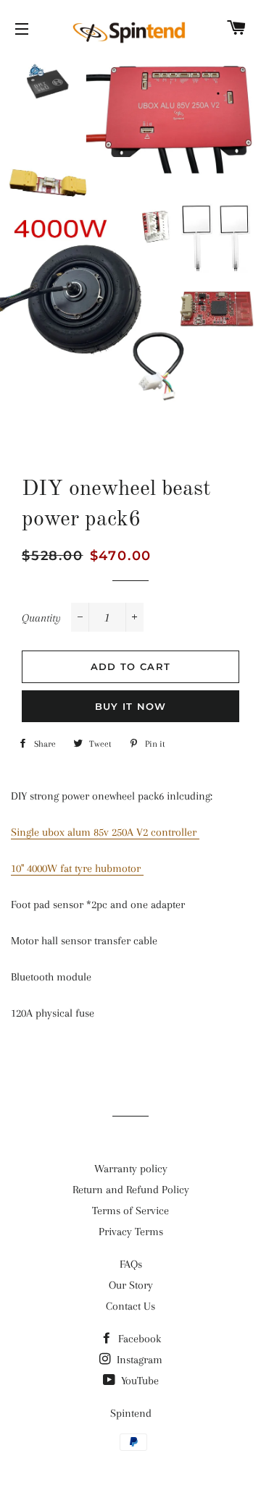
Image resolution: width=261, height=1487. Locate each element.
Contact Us (130, 1306)
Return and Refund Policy (130, 1189)
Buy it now (131, 706)
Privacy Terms (131, 1231)
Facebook (138, 1338)
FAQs (131, 1264)
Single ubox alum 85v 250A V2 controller (105, 832)
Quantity (41, 617)
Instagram (138, 1359)
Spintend (131, 1413)
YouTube (138, 1380)
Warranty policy (130, 1168)
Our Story (131, 1285)
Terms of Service (130, 1210)
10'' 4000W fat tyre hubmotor (77, 868)
